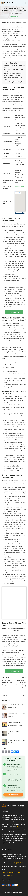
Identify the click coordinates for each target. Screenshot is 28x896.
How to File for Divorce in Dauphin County (13, 70)
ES (12, 875)
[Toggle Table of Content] (23, 63)
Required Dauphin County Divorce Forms (13, 78)
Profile (19, 826)
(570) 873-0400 (18, 863)
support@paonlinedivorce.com (11, 872)
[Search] (24, 695)
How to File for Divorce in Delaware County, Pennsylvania (21, 682)
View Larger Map (20, 213)
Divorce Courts (14, 16)
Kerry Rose (10, 13)
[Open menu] (25, 2)
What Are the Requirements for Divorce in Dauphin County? (13, 74)
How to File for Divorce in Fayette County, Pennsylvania (7, 682)
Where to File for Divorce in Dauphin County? (14, 66)
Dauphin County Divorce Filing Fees (14, 82)
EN (9, 875)
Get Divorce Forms (14, 312)
